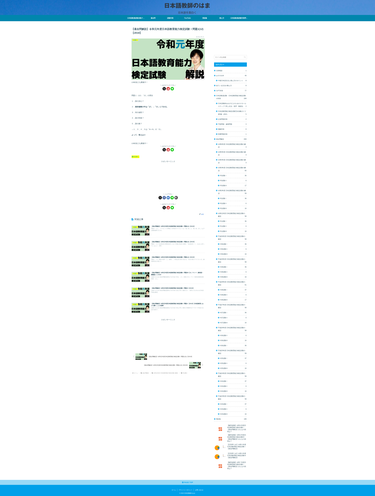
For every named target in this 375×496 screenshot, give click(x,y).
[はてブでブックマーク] (168, 197)
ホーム (174, 490)
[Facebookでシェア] (164, 197)
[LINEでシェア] (172, 197)
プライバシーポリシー (185, 490)
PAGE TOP (188, 482)
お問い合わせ (199, 490)
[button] (176, 197)
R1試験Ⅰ (136, 156)
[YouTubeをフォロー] (168, 88)
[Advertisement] (168, 176)
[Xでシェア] (160, 197)
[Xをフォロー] (164, 88)
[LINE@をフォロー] (172, 88)
